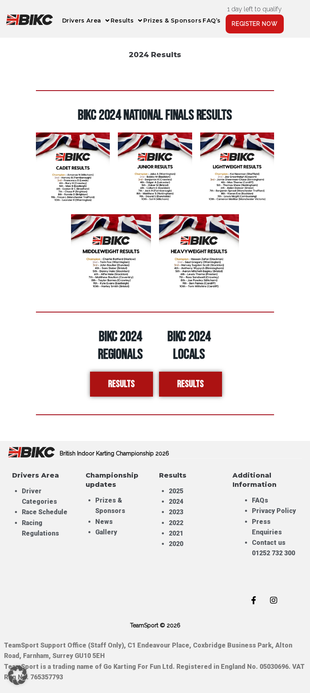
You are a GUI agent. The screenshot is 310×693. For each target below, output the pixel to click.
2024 (176, 501)
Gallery (106, 532)
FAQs (260, 500)
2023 (176, 512)
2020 (176, 544)
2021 (176, 533)
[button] (18, 675)
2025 (176, 491)
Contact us (268, 542)
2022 (176, 523)
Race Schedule (44, 512)
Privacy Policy (274, 511)
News (104, 521)
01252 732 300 (273, 553)
